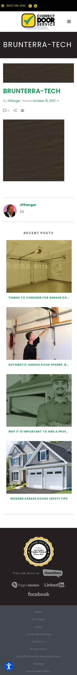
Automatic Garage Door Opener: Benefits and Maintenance (40, 364)
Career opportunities (38, 634)
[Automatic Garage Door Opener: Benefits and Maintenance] (39, 333)
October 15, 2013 (44, 101)
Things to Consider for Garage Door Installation (40, 297)
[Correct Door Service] (38, 20)
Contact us (38, 641)
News (38, 627)
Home (38, 612)
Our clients (38, 619)
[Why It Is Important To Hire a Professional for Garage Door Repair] (39, 400)
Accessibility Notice (38, 671)
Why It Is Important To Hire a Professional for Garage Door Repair (40, 431)
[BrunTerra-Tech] (38, 73)
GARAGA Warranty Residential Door (39, 656)
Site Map (38, 664)
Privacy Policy (38, 649)
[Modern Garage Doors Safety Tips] (39, 467)
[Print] (24, 110)
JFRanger (14, 101)
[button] (8, 666)
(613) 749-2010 (15, 6)
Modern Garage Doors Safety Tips (39, 498)
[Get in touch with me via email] (22, 212)
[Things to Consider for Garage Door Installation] (39, 266)
